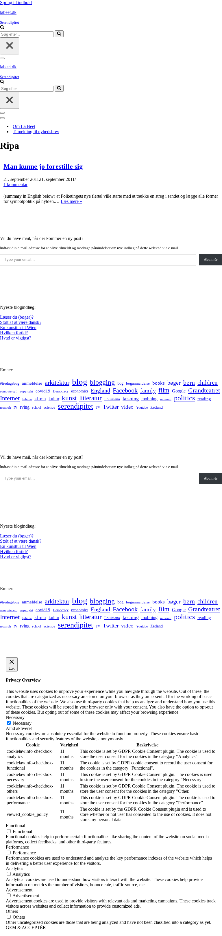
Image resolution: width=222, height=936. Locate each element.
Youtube (142, 408)
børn (189, 382)
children (207, 382)
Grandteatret (204, 390)
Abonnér (210, 259)
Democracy (61, 391)
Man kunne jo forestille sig (43, 166)
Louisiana (112, 399)
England (100, 390)
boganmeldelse (138, 383)
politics (184, 398)
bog (120, 383)
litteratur (90, 398)
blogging (102, 382)
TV (98, 407)
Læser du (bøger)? (17, 317)
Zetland (156, 407)
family (148, 390)
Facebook (125, 390)
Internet (10, 398)
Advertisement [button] (19, 889)
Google (179, 390)
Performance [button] (17, 847)
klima (40, 398)
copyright (26, 391)
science (49, 407)
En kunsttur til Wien (18, 327)
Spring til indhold (16, 2)
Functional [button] (15, 825)
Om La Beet (24, 126)
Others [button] (12, 911)
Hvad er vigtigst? (15, 337)
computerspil (8, 391)
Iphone (27, 399)
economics (79, 391)
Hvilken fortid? (14, 332)
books (158, 383)
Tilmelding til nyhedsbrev (36, 131)
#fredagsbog (9, 383)
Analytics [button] (14, 868)
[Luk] (9, 45)
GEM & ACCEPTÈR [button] (26, 927)
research (5, 407)
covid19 (43, 391)
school (36, 408)
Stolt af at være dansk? (20, 322)
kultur (54, 398)
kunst (69, 398)
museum (165, 399)
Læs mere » (71, 201)
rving (24, 407)
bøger (174, 383)
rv (15, 407)
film (163, 390)
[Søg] (2, 27)
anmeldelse (32, 383)
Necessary (22, 723)
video (127, 407)
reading (204, 399)
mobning (149, 398)
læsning (131, 398)
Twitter (111, 407)
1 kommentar (15, 184)
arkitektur (57, 382)
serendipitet (75, 406)
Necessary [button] (15, 717)
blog (79, 381)
